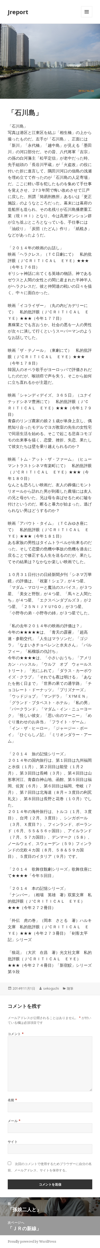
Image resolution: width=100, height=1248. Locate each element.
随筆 (70, 988)
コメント (16, 1034)
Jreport (18, 12)
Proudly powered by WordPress (32, 1241)
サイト (13, 1141)
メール (14, 1121)
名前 (12, 1100)
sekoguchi (51, 988)
